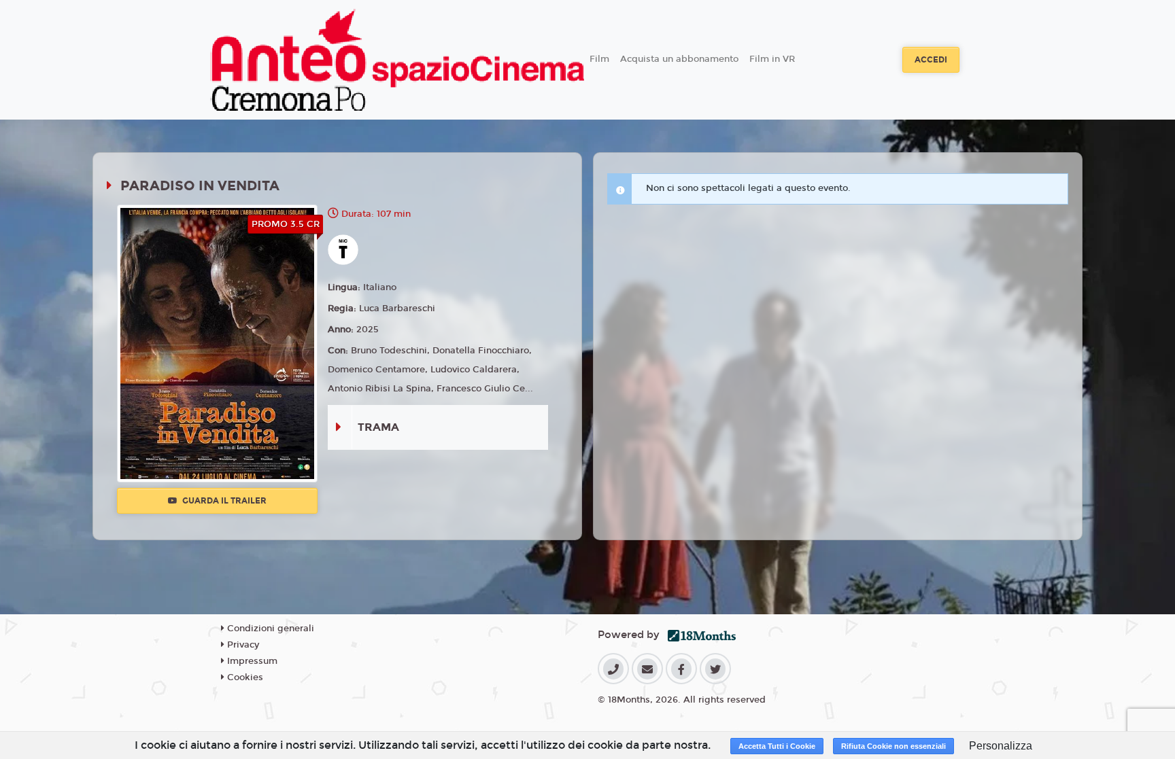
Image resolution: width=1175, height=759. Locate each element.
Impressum (250, 661)
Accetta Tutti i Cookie (776, 746)
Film (599, 59)
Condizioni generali (269, 628)
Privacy (241, 644)
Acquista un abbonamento (679, 59)
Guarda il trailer (223, 501)
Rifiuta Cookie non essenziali (893, 746)
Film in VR (772, 59)
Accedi (931, 60)
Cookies (243, 677)
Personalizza (1000, 746)
